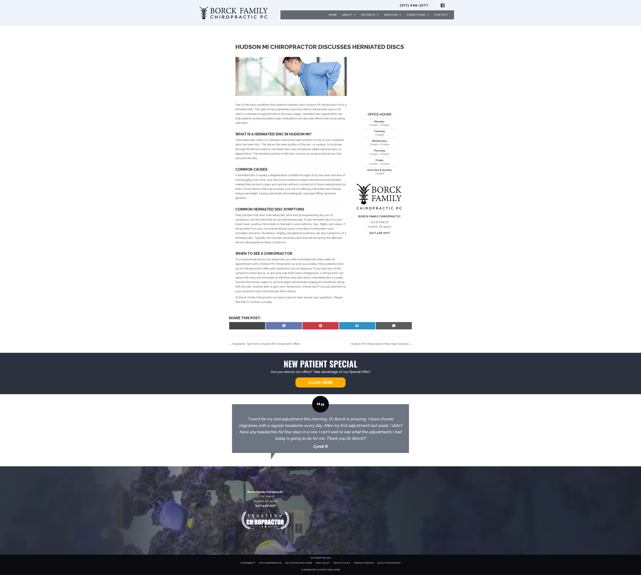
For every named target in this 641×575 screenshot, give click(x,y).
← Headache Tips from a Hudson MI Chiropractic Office (264, 343)
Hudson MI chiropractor (321, 104)
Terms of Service (364, 563)
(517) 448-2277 (414, 5)
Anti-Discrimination (270, 563)
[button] (320, 382)
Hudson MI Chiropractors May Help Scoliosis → (381, 343)
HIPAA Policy (323, 563)
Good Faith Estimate (389, 563)
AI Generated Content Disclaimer (320, 569)
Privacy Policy (341, 563)
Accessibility (247, 563)
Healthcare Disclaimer (298, 563)
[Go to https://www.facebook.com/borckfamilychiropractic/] (443, 6)
